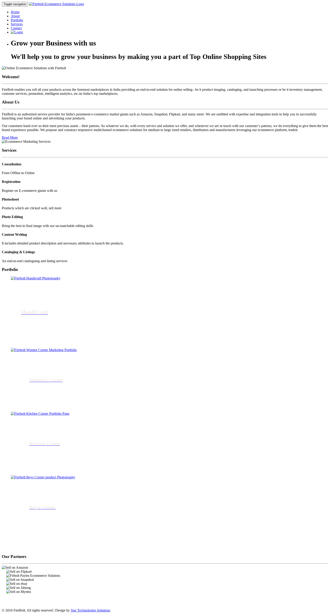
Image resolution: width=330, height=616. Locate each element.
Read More (10, 137)
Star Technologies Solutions (90, 610)
